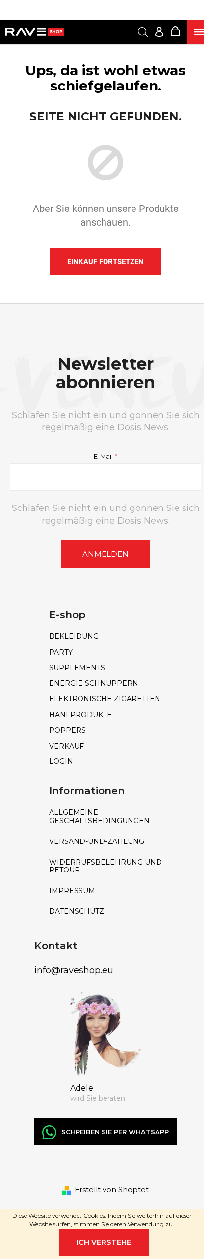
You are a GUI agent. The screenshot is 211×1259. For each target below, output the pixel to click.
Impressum (72, 891)
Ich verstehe (104, 1242)
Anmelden (105, 554)
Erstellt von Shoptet (112, 1189)
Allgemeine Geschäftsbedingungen (99, 817)
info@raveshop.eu (73, 970)
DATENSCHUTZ (76, 911)
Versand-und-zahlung (96, 842)
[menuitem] (105, 636)
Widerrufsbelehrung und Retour (105, 866)
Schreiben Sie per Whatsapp (115, 1132)
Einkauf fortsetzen (105, 261)
